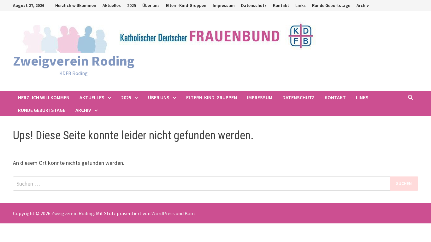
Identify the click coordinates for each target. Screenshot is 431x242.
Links (300, 5)
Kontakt (281, 5)
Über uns (151, 5)
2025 (131, 5)
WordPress (163, 213)
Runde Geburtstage (331, 5)
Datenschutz (254, 5)
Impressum (224, 5)
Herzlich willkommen (75, 5)
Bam (190, 213)
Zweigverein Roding (73, 60)
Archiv (363, 5)
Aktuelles (112, 5)
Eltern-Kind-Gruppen (186, 5)
